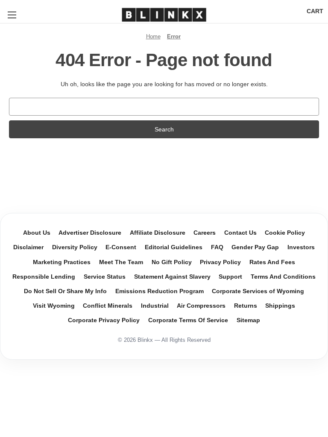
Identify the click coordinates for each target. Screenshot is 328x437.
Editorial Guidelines (173, 247)
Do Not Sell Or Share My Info (65, 291)
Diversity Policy (74, 247)
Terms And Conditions (283, 277)
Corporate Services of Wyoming (258, 291)
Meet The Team (121, 262)
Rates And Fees (272, 262)
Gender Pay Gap (255, 247)
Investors (301, 247)
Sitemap (248, 320)
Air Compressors (201, 306)
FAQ (217, 247)
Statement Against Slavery (172, 277)
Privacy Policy (220, 262)
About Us (36, 233)
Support (230, 277)
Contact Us (240, 233)
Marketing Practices (62, 262)
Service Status (105, 277)
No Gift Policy (172, 262)
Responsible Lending (43, 277)
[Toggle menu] (11, 14)
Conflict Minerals (107, 306)
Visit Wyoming (54, 306)
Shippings (280, 306)
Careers (204, 233)
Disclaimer (28, 247)
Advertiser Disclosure (90, 233)
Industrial (155, 306)
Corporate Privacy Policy (104, 320)
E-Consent (120, 247)
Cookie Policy (285, 233)
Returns (245, 306)
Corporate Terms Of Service (188, 320)
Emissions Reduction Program (159, 291)
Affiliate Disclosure (157, 233)
